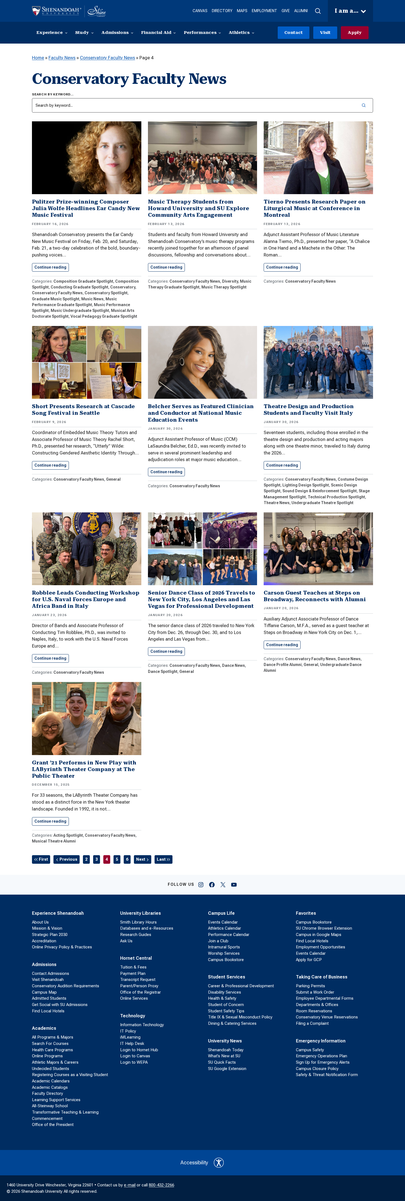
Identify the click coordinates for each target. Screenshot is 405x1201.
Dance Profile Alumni (283, 664)
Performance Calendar (228, 934)
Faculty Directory (47, 1093)
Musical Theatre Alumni (54, 841)
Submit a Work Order (315, 992)
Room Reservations (314, 1011)
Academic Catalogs (50, 1087)
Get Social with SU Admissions (60, 1004)
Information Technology (142, 1024)
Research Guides (135, 934)
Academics (44, 1028)
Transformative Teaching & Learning (65, 1112)
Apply (355, 32)
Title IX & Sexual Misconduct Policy (240, 1017)
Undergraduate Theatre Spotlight (322, 503)
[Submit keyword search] (363, 105)
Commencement (47, 1118)
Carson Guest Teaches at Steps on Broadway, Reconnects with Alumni (315, 596)
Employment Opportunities (320, 947)
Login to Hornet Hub (139, 1049)
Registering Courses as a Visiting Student (70, 1074)
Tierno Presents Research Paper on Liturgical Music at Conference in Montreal (315, 208)
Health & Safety (222, 998)
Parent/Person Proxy (139, 985)
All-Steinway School (50, 1105)
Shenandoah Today (226, 1049)
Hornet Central (136, 958)
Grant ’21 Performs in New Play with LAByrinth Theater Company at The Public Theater (84, 769)
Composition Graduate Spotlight (83, 281)
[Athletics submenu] (253, 32)
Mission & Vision (47, 928)
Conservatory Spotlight (106, 293)
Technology (132, 1015)
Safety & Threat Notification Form (327, 1074)
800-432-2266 (161, 1185)
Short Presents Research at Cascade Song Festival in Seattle (83, 409)
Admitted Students (49, 998)
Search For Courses (50, 1043)
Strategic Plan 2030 (50, 934)
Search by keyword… (53, 94)
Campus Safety (310, 1049)
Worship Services (224, 953)
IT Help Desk (132, 1043)
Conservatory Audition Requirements (65, 985)
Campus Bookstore (226, 959)
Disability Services (224, 992)
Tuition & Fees (133, 967)
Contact (293, 32)
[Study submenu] (92, 32)
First (43, 859)
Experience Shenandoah (58, 913)
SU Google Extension (227, 1068)
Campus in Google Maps (318, 934)
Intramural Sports (224, 947)
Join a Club (218, 940)
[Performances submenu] (219, 32)
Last (161, 859)
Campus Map (44, 992)
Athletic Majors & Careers (55, 1062)
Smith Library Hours (138, 922)
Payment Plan (132, 973)
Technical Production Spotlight (336, 497)
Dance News (233, 665)
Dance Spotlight (162, 671)
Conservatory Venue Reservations (327, 1017)
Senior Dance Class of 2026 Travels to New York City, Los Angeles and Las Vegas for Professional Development (201, 599)
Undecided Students (50, 1068)
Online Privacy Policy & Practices (62, 947)
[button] (317, 11)
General (113, 479)
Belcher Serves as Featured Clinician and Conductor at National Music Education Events (201, 413)
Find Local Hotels (48, 1011)
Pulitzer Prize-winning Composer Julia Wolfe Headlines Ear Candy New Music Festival (86, 208)
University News (225, 1041)
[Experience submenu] (66, 32)
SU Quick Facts (222, 1062)
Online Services (134, 998)
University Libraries (140, 913)
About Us (40, 922)
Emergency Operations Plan (321, 1055)
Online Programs (47, 1055)
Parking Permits (310, 985)
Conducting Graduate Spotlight (79, 287)
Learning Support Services (56, 1099)
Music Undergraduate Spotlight (80, 310)
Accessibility (194, 1163)
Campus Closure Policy (317, 1068)
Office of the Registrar (140, 992)
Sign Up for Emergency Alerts (323, 1062)
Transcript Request (137, 979)
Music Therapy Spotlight (224, 287)
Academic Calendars (51, 1081)
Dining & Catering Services (232, 1023)
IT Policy (128, 1031)
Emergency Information (320, 1041)
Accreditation (44, 940)
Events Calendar (223, 922)
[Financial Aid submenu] (174, 32)
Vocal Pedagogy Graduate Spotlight (104, 316)
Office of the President (53, 1124)
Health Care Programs (52, 1049)
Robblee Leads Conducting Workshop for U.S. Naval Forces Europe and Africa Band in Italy (85, 599)
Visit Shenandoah (48, 979)
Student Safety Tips (226, 1011)
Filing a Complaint (312, 1023)
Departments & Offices (317, 1004)
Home (38, 57)
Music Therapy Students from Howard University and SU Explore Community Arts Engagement (198, 208)
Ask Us (126, 940)
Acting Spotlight (68, 835)
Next (140, 859)
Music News (92, 299)
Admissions (44, 964)
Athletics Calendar (224, 928)
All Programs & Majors (52, 1037)
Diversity (230, 281)
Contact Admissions (50, 973)
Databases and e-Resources (146, 928)
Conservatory (122, 287)
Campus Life (221, 913)
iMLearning (130, 1037)
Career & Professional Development (241, 985)
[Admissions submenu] (132, 32)
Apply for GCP (309, 959)
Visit (325, 32)
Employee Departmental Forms (324, 998)
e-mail (130, 1185)
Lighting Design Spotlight (305, 485)
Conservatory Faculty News (107, 57)
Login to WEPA (134, 1062)
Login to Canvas (135, 1055)
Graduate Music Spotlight (55, 299)
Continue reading (51, 267)
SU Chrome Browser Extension (324, 928)
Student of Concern (226, 1004)
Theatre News (277, 503)
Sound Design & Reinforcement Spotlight (319, 491)
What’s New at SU (224, 1055)
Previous (68, 859)
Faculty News (61, 57)
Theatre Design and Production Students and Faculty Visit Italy (309, 409)
